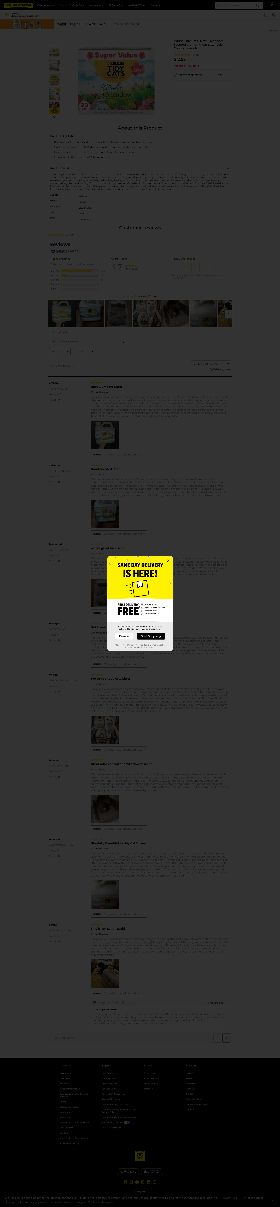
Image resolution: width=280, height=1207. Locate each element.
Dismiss (124, 636)
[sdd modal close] (168, 561)
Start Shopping (151, 636)
